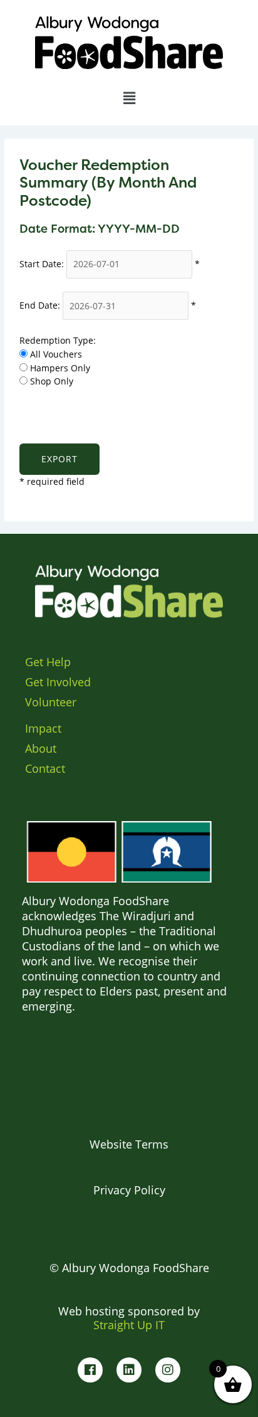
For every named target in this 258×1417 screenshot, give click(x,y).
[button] (129, 97)
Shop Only (51, 381)
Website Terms (129, 1144)
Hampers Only (60, 368)
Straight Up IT (129, 1324)
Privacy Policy (129, 1189)
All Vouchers (56, 354)
